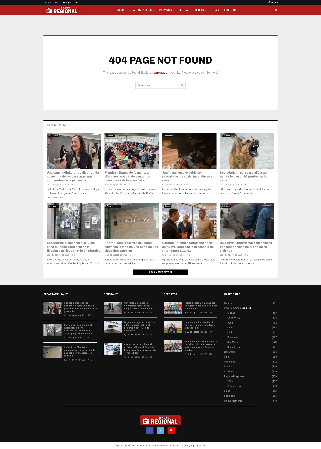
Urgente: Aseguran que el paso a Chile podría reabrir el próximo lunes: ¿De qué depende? (140, 326)
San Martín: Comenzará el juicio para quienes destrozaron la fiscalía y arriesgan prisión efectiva (74, 247)
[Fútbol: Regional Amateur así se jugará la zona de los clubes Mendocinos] (173, 308)
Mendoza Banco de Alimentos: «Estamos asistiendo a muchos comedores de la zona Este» (127, 176)
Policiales (199, 10)
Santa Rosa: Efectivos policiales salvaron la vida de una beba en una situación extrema (131, 247)
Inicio (120, 10)
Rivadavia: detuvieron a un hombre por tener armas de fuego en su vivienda (246, 247)
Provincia (165, 10)
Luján (230, 332)
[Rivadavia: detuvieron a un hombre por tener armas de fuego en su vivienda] (247, 221)
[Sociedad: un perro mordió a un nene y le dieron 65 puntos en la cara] (247, 151)
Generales (229, 352)
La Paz (231, 327)
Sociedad (230, 10)
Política (182, 10)
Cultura (228, 303)
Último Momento (233, 400)
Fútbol (230, 381)
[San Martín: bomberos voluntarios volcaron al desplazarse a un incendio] (113, 308)
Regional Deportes (234, 376)
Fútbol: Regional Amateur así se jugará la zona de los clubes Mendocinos (200, 306)
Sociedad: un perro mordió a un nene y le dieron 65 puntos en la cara (243, 176)
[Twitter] (160, 430)
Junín (230, 322)
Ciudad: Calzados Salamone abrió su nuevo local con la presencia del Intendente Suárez (188, 247)
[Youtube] (171, 430)
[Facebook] (149, 430)
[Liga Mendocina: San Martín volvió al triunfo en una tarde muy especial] (173, 327)
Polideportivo (234, 386)
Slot (166, 364)
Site (171, 364)
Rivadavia (232, 337)
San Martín (53, 136)
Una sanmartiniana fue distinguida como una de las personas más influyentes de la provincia (73, 176)
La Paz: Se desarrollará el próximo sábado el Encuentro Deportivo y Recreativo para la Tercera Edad (140, 348)
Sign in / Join (71, 2)
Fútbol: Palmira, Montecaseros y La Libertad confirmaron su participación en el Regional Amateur (200, 345)
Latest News (57, 125)
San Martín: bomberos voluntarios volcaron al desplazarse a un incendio (138, 306)
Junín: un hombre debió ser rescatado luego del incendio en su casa (188, 176)
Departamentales (140, 10)
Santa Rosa (233, 347)
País (216, 10)
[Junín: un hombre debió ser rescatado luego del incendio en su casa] (189, 151)
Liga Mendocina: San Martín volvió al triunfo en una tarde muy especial (199, 325)
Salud (227, 391)
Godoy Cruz (233, 317)
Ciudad (167, 206)
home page (159, 72)
